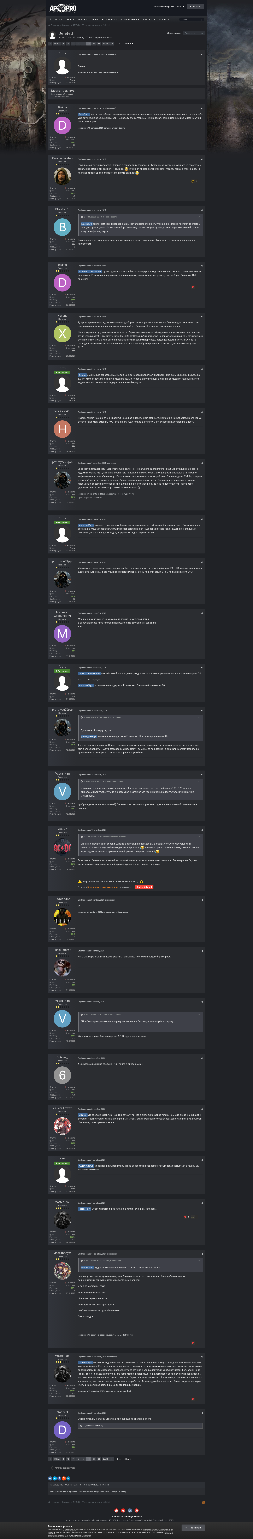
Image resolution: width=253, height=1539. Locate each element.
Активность (109, 19)
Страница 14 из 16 (124, 43)
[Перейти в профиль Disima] (62, 125)
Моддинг (148, 19)
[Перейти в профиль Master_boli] (62, 1220)
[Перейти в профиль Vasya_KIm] (62, 791)
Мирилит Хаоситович (62, 614)
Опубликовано (91, 54)
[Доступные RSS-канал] (203, 1502)
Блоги (94, 19)
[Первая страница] (50, 43)
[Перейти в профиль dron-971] (62, 1430)
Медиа (82, 19)
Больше (163, 19)
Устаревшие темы (102, 37)
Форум (71, 19)
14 (88, 43)
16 (99, 43)
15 (94, 43)
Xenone (62, 315)
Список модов (86, 1316)
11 (73, 43)
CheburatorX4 (62, 950)
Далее (105, 43)
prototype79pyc (62, 462)
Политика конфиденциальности (126, 1516)
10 (68, 43)
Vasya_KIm (62, 773)
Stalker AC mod (144, 887)
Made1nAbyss (62, 1253)
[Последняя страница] (112, 43)
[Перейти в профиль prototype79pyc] (62, 480)
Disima (62, 107)
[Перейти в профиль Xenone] (62, 333)
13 (83, 43)
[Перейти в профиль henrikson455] (62, 429)
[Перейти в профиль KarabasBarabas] (62, 176)
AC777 (62, 829)
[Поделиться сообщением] (202, 54)
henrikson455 (62, 411)
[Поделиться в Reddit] (64, 1478)
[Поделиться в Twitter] (55, 1478)
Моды (58, 19)
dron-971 (62, 1412)
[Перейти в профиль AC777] (62, 847)
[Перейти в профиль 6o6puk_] (62, 1075)
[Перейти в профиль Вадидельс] (62, 917)
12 (78, 43)
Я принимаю (194, 1527)
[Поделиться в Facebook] (59, 1478)
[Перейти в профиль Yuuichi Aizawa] (62, 1126)
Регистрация (195, 6)
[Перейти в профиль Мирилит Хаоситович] (62, 634)
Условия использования (80, 1535)
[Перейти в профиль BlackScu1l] (62, 227)
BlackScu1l (84, 114)
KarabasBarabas (62, 158)
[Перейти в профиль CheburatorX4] (62, 968)
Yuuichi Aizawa (62, 1108)
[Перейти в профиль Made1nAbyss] (62, 1271)
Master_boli (62, 1202)
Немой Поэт (108, 717)
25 (202, 33)
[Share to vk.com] (50, 1478)
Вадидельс (62, 899)
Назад (57, 43)
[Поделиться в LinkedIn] (68, 1478)
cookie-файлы (69, 1529)
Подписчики (190, 33)
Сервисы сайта (129, 19)
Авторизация (175, 33)
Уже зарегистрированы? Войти (168, 7)
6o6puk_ (62, 1057)
